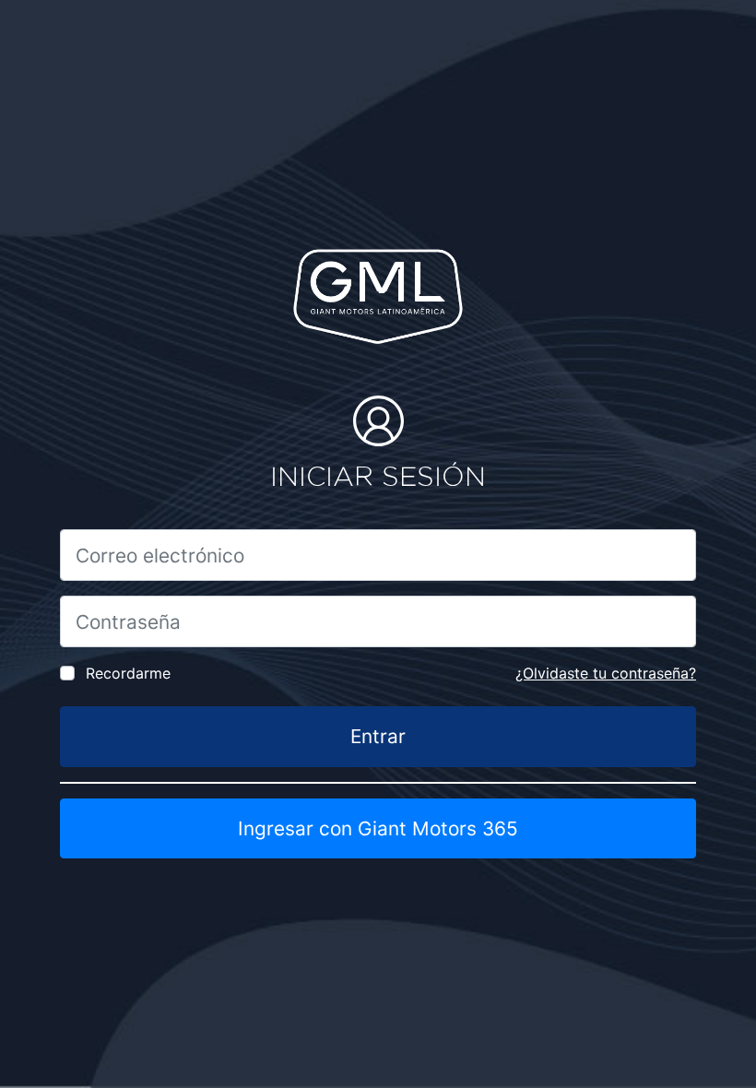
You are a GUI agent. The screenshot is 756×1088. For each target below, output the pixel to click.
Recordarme (128, 673)
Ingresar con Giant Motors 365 (378, 828)
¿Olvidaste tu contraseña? (605, 673)
